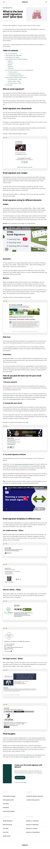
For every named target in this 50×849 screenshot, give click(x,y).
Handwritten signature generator (34, 796)
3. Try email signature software (15, 75)
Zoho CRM (5, 828)
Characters (10, 68)
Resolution (10, 62)
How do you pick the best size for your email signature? (19, 70)
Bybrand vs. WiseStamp (32, 824)
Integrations (6, 807)
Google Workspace (7, 820)
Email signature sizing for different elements (16, 59)
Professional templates (9, 811)
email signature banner (15, 399)
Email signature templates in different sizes (16, 77)
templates (26, 757)
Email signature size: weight (12, 57)
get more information (21, 782)
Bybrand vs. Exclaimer (32, 828)
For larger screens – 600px (14, 83)
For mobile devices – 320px (15, 79)
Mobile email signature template (25, 167)
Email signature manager (9, 796)
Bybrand (25, 2)
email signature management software (24, 464)
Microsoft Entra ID (7, 824)
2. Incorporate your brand (14, 74)
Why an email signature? (11, 53)
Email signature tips (7, 7)
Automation (6, 803)
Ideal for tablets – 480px (14, 81)
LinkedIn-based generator (33, 800)
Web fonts (10, 66)
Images (10, 61)
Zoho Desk (5, 832)
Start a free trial (20, 777)
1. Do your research (13, 72)
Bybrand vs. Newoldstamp (33, 832)
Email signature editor (8, 800)
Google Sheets (6, 836)
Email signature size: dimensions (13, 55)
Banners (10, 64)
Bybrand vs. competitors (32, 820)
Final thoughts (8, 85)
